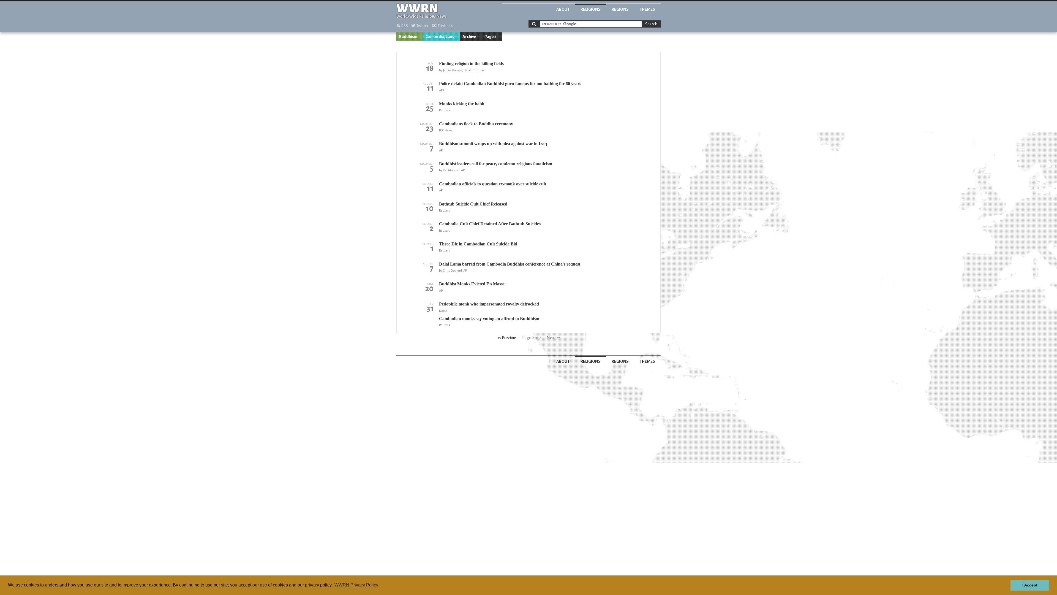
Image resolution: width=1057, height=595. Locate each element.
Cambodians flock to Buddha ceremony (476, 123)
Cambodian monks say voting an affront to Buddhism (489, 318)
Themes (647, 9)
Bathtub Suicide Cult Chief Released (473, 204)
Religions (591, 9)
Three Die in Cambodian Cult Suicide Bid (478, 244)
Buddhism (408, 36)
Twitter (422, 26)
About (563, 9)
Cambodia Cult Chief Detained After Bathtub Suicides (490, 223)
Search (651, 24)
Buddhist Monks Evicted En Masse (472, 284)
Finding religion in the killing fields (471, 63)
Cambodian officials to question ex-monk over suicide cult (492, 184)
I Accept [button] (1029, 585)
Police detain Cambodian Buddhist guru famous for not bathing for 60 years (510, 83)
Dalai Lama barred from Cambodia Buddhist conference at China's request (509, 264)
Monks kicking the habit (461, 103)
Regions (620, 9)
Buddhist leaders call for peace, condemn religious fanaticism (495, 163)
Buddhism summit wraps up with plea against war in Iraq (493, 143)
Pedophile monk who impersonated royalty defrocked (489, 304)
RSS (404, 26)
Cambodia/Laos (440, 36)
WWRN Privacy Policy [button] (356, 585)
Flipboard (445, 26)
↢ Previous (507, 338)
